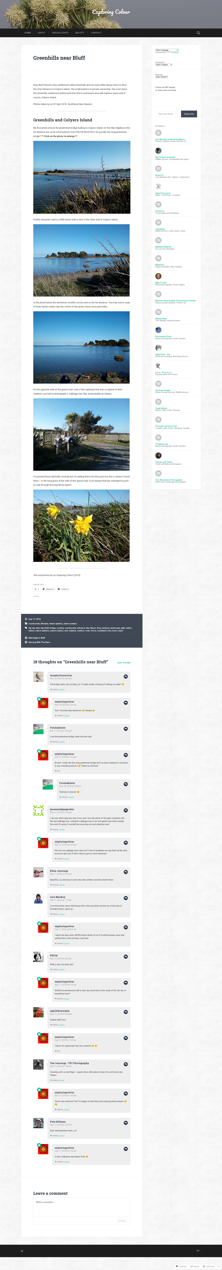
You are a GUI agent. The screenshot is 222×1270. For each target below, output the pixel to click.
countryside (34, 623)
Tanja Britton (161, 408)
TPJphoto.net (161, 444)
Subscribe (189, 114)
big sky (32, 628)
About (41, 33)
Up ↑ (199, 1251)
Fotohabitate (57, 727)
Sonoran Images (163, 390)
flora (99, 628)
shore (93, 631)
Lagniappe (160, 229)
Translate (175, 52)
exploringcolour (64, 701)
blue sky (40, 628)
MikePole (159, 265)
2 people (61, 1080)
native (129, 628)
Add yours (123, 662)
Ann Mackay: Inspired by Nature (169, 139)
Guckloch (159, 211)
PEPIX (54, 955)
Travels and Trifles (163, 462)
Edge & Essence (162, 193)
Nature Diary (161, 318)
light (123, 628)
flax (87, 628)
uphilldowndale (60, 1010)
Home (28, 33)
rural (87, 631)
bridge (53, 628)
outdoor (80, 631)
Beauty (79, 33)
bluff (47, 628)
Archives (159, 75)
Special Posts (60, 33)
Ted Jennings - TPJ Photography (69, 1063)
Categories (160, 62)
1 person (61, 689)
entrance (81, 628)
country (60, 628)
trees (114, 631)
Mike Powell (160, 283)
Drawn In (159, 175)
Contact (96, 33)
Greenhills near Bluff (59, 57)
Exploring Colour (111, 11)
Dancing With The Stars (39, 642)
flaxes (93, 628)
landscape (115, 628)
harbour (105, 628)
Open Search (198, 33)
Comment (121, 1221)
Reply (126, 676)
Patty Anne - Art (162, 354)
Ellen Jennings (59, 870)
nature (31, 631)
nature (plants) (56, 623)
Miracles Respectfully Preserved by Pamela (175, 300)
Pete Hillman (58, 1121)
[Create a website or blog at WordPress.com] (22, 1251)
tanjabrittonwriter (61, 675)
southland (101, 631)
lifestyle (44, 623)
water (120, 631)
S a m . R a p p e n (163, 372)
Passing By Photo (163, 336)
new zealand (70, 631)
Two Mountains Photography (168, 480)
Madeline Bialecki (163, 247)
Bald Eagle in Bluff (37, 638)
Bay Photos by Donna (165, 157)
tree (109, 631)
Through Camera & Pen (166, 426)
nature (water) (70, 623)
